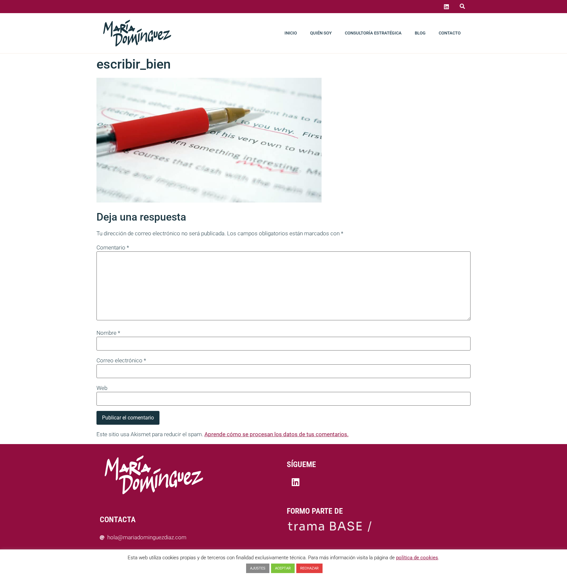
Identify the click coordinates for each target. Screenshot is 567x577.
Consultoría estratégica (373, 33)
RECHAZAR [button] (309, 568)
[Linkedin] (446, 6)
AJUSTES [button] (257, 568)
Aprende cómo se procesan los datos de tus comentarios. (276, 434)
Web (101, 388)
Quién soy (321, 33)
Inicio (290, 33)
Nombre (108, 333)
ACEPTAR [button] (283, 568)
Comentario (112, 247)
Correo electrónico (121, 360)
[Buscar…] (462, 6)
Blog (420, 33)
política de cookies (417, 558)
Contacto (450, 33)
